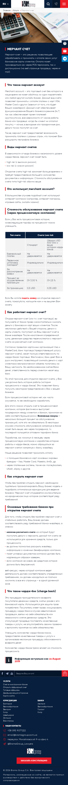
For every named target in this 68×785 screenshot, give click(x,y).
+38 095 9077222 (17, 730)
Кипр (5, 712)
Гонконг (41, 709)
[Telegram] (65, 58)
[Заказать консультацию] (65, 51)
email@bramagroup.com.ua (22, 735)
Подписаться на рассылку (65, 673)
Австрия (41, 704)
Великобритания (10, 707)
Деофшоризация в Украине (15, 693)
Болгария (7, 704)
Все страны (8, 721)
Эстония (7, 718)
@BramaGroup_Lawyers (20, 743)
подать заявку (29, 298)
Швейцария (8, 715)
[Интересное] (65, 43)
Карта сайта (9, 696)
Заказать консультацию (34, 760)
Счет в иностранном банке (15, 684)
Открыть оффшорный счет (15, 687)
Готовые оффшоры (11, 690)
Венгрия (7, 709)
